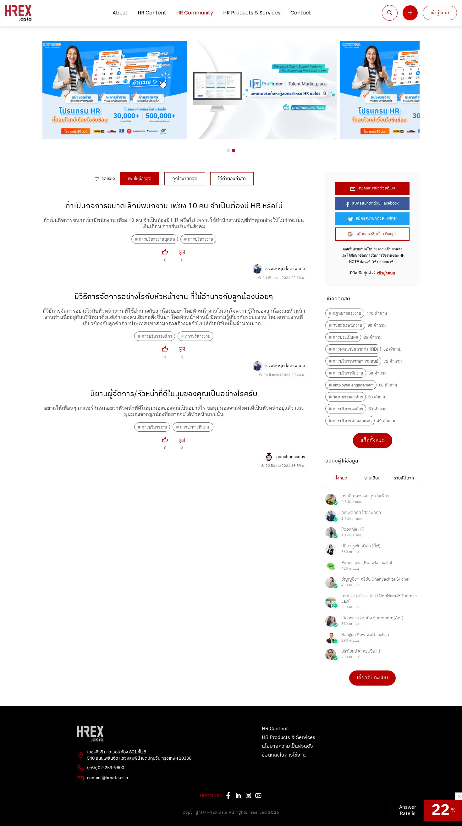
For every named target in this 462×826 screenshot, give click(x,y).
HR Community (194, 13)
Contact (300, 13)
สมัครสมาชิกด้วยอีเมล (376, 188)
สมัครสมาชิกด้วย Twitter (376, 218)
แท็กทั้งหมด (372, 440)
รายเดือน (372, 478)
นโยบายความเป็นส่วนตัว (383, 248)
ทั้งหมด (340, 478)
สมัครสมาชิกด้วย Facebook (375, 203)
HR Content (152, 13)
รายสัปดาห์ (404, 478)
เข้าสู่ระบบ (440, 13)
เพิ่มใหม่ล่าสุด (139, 179)
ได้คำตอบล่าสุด (232, 179)
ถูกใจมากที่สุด (184, 179)
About (120, 13)
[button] (228, 150)
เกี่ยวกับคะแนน (372, 678)
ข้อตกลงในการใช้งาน (375, 255)
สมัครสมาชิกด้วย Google (376, 234)
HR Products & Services (251, 13)
